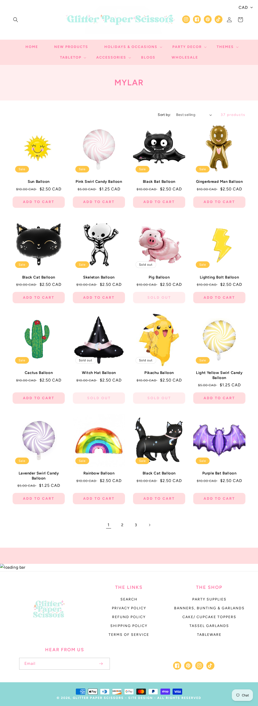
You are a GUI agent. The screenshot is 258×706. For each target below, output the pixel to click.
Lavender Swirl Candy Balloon (39, 476)
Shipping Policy (128, 626)
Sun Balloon (39, 181)
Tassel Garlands (209, 626)
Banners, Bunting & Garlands (209, 608)
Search (129, 599)
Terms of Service (129, 635)
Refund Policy (129, 617)
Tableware (209, 635)
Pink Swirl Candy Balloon (99, 181)
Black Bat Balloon (159, 181)
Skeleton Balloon (99, 277)
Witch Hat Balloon (99, 372)
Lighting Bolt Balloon (219, 277)
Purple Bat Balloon (219, 473)
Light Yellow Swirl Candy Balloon (219, 375)
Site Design (140, 698)
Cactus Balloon (39, 372)
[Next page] (149, 525)
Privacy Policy (129, 608)
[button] (15, 19)
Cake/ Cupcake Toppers (209, 617)
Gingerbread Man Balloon (219, 181)
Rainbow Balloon (99, 473)
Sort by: (164, 115)
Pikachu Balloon (159, 372)
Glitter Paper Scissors (98, 698)
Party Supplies (209, 599)
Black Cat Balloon (38, 277)
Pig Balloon (159, 277)
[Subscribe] (101, 664)
